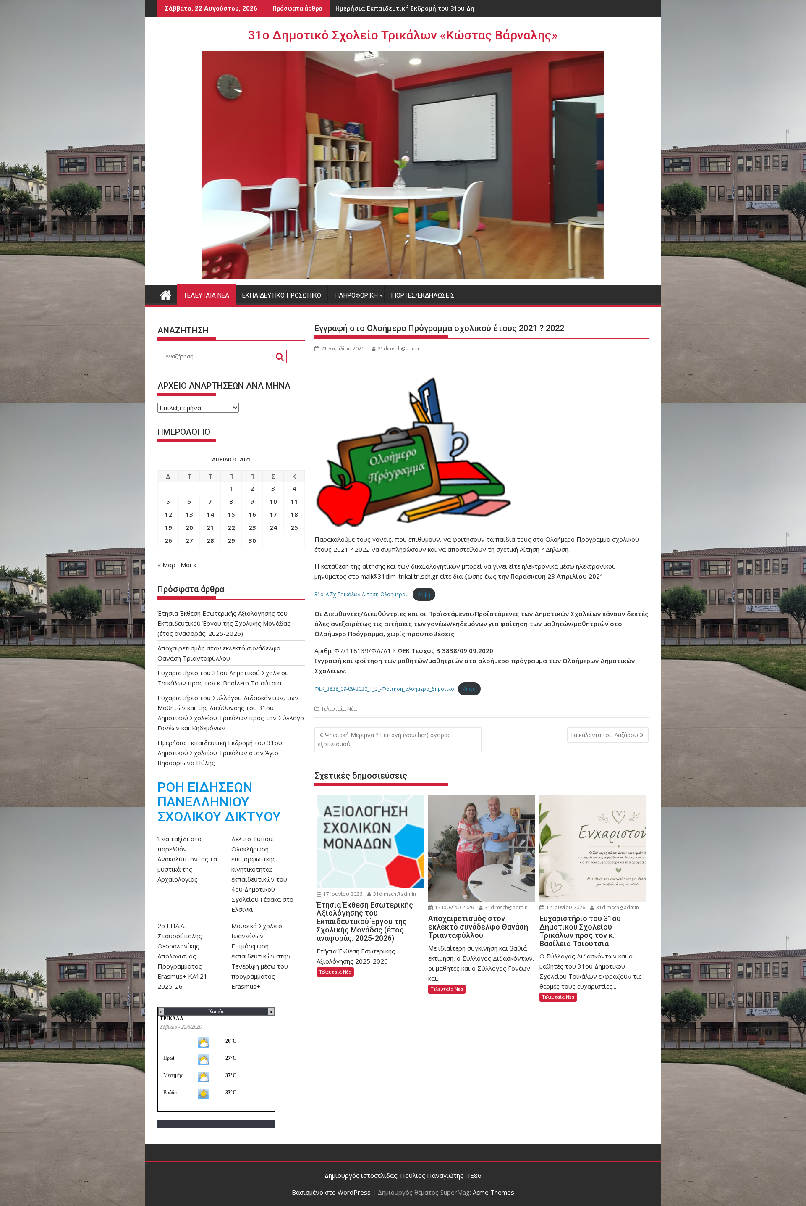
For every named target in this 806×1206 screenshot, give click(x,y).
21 (210, 527)
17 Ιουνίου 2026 (342, 894)
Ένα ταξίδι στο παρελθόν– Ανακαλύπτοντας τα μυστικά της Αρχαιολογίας (187, 859)
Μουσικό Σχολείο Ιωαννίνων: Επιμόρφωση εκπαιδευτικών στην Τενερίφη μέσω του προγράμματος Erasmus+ (260, 956)
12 (168, 514)
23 (252, 527)
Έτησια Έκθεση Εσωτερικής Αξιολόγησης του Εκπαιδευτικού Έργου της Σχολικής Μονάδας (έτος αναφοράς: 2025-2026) (223, 623)
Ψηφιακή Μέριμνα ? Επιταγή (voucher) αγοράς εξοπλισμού (383, 739)
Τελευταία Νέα (206, 295)
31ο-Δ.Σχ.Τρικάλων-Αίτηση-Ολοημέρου (361, 594)
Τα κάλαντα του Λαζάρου (604, 735)
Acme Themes (493, 1192)
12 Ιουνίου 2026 (565, 907)
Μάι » (189, 565)
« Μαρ (166, 565)
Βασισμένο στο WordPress (331, 1192)
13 (189, 514)
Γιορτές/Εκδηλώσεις (423, 295)
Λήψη (424, 594)
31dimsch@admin (399, 348)
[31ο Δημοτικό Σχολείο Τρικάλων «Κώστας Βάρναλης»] (165, 294)
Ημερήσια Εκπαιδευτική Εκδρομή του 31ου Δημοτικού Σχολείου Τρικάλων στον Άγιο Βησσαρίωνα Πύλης (219, 752)
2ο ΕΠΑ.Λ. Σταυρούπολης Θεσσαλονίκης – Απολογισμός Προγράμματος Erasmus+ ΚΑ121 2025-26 (182, 956)
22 (231, 527)
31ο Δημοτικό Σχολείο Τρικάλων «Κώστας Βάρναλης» (403, 35)
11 (294, 501)
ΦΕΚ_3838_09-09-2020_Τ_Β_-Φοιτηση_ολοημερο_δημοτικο (384, 689)
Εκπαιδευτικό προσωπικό (281, 295)
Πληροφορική (356, 295)
